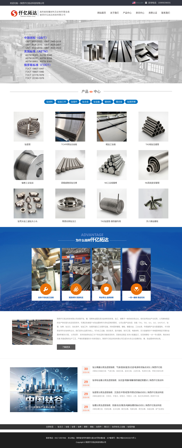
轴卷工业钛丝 (28, 183)
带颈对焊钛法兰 (69, 221)
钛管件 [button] (99, 427)
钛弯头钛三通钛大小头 (28, 221)
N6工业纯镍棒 (111, 183)
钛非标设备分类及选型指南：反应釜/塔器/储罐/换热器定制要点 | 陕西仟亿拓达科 (128, 380)
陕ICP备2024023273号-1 (126, 438)
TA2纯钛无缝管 (152, 144)
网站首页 (101, 13)
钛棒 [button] (79, 427)
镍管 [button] (86, 427)
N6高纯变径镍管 (152, 183)
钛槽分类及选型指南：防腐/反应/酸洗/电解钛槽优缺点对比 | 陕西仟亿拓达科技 (127, 405)
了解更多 (66, 347)
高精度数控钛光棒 (69, 183)
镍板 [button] (92, 427)
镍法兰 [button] (107, 427)
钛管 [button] (73, 427)
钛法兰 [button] (60, 427)
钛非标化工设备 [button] (118, 427)
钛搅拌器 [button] (131, 427)
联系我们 (165, 13)
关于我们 (114, 13)
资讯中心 (140, 13)
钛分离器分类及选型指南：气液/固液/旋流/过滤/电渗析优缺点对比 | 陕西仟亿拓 (127, 367)
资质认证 (153, 13)
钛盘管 (28, 144)
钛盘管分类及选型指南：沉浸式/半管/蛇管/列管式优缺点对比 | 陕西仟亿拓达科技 (128, 392)
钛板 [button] (67, 427)
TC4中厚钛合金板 (69, 144)
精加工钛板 (111, 144)
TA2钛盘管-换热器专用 (111, 221)
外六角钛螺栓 (152, 221)
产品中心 (127, 13)
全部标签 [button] (49, 427)
